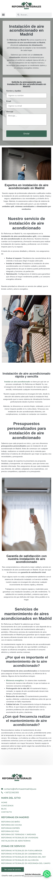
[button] (3, 15)
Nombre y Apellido (13, 91)
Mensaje (9, 112)
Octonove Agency (42, 876)
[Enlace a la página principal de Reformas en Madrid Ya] (26, 5)
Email (8, 101)
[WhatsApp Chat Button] (47, 874)
